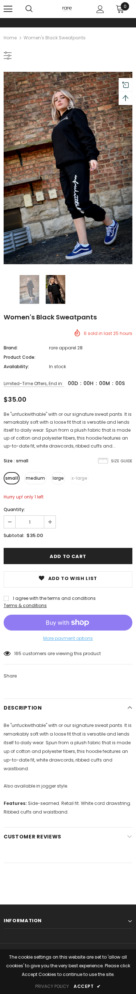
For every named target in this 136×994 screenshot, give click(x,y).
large (58, 478)
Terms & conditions (25, 605)
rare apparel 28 (66, 348)
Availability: (16, 366)
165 (17, 653)
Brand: (11, 348)
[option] (68, 168)
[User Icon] (100, 9)
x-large (79, 478)
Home (10, 38)
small (11, 478)
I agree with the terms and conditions (54, 598)
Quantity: (14, 509)
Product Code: (20, 357)
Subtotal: (14, 535)
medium (35, 478)
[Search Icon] (29, 9)
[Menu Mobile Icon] (8, 9)
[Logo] (67, 8)
